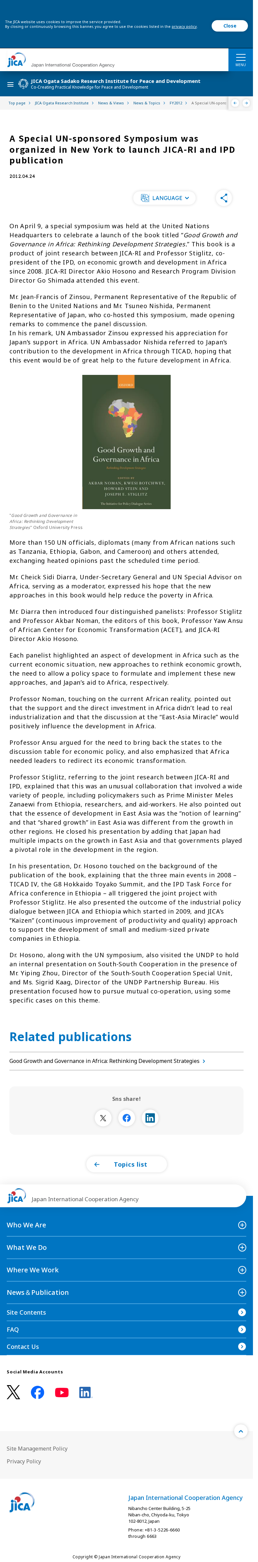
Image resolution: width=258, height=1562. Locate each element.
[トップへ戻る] (241, 1431)
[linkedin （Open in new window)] (86, 1392)
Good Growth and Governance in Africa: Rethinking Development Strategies (104, 1061)
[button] (164, 198)
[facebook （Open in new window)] (37, 1392)
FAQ (13, 1329)
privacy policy (184, 26)
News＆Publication (38, 1292)
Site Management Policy (37, 1448)
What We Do (27, 1247)
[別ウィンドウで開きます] (103, 1118)
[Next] (246, 103)
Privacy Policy (24, 1461)
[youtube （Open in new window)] (62, 1393)
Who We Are (26, 1224)
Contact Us (23, 1347)
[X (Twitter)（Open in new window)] (13, 1392)
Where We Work (33, 1269)
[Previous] (235, 103)
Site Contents (26, 1312)
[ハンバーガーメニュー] (240, 57)
